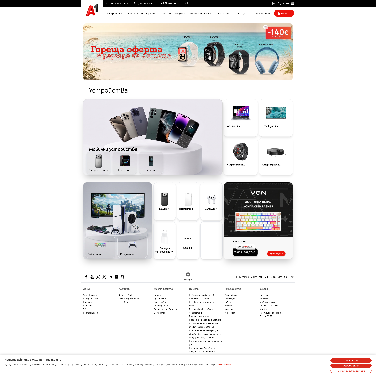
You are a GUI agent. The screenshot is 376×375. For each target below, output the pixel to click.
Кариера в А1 (125, 295)
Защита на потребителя (202, 351)
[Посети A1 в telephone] (122, 276)
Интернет (148, 13)
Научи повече (224, 364)
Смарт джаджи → (273, 164)
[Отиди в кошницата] (273, 3)
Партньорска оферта (271, 312)
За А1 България (91, 295)
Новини (157, 295)
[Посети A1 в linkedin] (110, 276)
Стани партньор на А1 (130, 298)
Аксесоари (230, 312)
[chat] (287, 277)
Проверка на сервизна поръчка (205, 319)
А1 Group (87, 305)
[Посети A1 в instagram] (98, 276)
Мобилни (132, 13)
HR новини (124, 302)
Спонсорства (161, 305)
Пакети (264, 295)
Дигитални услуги (269, 305)
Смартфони (231, 295)
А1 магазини (195, 312)
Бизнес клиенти (144, 3)
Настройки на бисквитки (202, 348)
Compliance (159, 312)
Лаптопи (229, 305)
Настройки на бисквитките (351, 371)
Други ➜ (187, 247)
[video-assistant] (292, 277)
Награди (87, 302)
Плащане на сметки (199, 316)
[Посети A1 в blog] (116, 276)
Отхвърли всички (351, 365)
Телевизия (165, 13)
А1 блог (190, 3)
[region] (188, 365)
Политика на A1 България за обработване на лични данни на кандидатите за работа (205, 334)
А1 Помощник (170, 3)
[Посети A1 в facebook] (86, 276)
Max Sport (265, 309)
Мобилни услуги (267, 302)
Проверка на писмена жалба (203, 323)
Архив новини (161, 298)
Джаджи (229, 309)
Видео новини (161, 302)
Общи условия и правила (201, 326)
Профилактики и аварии (201, 309)
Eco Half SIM (266, 316)
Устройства (115, 13)
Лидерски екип (90, 298)
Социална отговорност (166, 309)
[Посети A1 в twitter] (104, 276)
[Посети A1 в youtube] (92, 276)
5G (84, 309)
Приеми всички (351, 360)
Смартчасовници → (237, 164)
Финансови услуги (200, 13)
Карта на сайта (91, 312)
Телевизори (230, 298)
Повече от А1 (224, 13)
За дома (180, 13)
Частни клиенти (117, 3)
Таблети (229, 302)
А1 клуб (240, 13)
